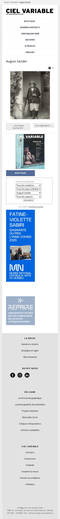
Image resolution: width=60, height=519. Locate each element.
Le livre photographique (30, 398)
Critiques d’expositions (30, 423)
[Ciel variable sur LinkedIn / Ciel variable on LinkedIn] (27, 376)
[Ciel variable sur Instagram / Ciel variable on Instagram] (19, 376)
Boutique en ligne (30, 350)
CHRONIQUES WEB (30, 33)
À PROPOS (30, 46)
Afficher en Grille (49, 68)
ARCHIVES (30, 39)
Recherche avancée (36, 207)
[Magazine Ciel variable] (30, 15)
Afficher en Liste (53, 68)
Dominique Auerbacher (18, 126)
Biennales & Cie (30, 417)
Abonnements (30, 356)
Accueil (6, 2)
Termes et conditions (30, 477)
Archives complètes (30, 430)
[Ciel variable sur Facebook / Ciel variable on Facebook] (12, 376)
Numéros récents (30, 344)
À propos (30, 452)
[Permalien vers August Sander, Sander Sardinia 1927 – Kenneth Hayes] (30, 95)
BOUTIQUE (29, 21)
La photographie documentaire (30, 404)
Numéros (14, 2)
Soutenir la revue (30, 471)
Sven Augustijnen (43, 125)
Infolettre (30, 484)
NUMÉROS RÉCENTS (30, 27)
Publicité (30, 465)
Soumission (30, 458)
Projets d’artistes (30, 410)
